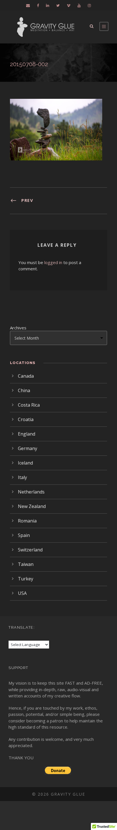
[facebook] (38, 5)
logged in (53, 262)
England (26, 434)
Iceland (25, 463)
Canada (26, 376)
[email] (28, 5)
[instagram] (89, 5)
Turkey (25, 579)
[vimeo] (68, 5)
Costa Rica (29, 405)
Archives (18, 328)
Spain (24, 535)
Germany (27, 448)
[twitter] (58, 5)
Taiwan (26, 564)
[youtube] (79, 5)
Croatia (26, 419)
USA (22, 593)
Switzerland (30, 550)
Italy (22, 477)
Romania (27, 521)
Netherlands (31, 492)
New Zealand (32, 506)
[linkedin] (47, 5)
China (24, 390)
